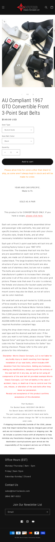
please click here (34, 215)
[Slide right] (33, 94)
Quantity (5, 147)
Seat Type (6, 125)
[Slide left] (22, 94)
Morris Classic (24, 537)
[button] (3, 7)
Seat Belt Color (8, 136)
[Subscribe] (47, 512)
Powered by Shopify (34, 537)
